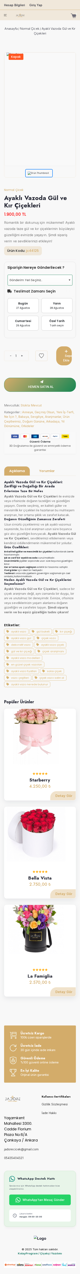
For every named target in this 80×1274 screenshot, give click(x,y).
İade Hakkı (49, 1113)
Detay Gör (63, 796)
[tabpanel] (40, 583)
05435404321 (13, 1158)
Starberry (39, 780)
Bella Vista (40, 878)
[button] (69, 280)
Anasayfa (11, 29)
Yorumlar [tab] (47, 471)
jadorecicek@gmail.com (21, 1149)
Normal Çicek (29, 29)
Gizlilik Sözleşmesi (55, 1104)
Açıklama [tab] (17, 471)
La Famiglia (40, 976)
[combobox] (40, 280)
